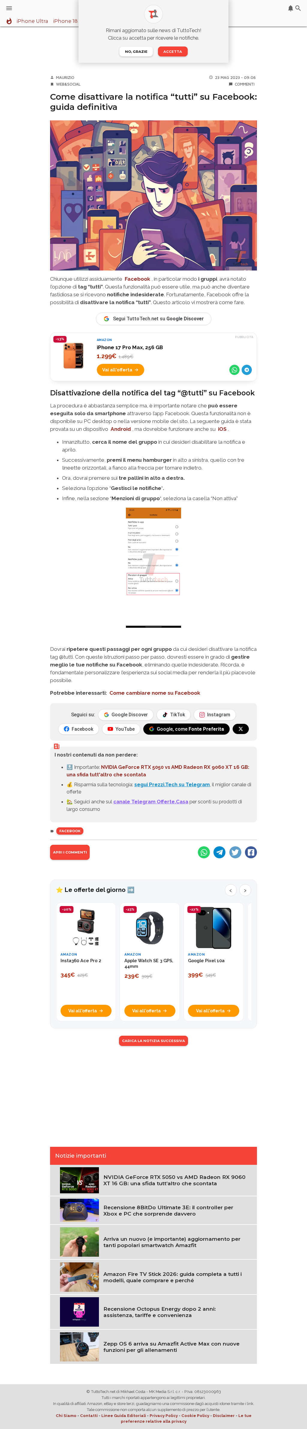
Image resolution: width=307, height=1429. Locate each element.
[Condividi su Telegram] (247, 370)
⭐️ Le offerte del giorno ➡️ (95, 889)
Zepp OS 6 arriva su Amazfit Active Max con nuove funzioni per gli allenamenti (171, 1346)
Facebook (70, 831)
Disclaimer (224, 1415)
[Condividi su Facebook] (251, 852)
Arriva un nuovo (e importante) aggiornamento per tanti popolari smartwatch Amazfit (171, 1242)
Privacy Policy (164, 1415)
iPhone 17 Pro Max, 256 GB (130, 347)
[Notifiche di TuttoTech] (290, 8)
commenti (245, 84)
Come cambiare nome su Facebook (154, 693)
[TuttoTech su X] (241, 729)
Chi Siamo (66, 1415)
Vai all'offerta (117, 369)
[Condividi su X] (235, 852)
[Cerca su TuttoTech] (298, 8)
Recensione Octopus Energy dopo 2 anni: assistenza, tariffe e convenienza (159, 1312)
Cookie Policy (195, 1415)
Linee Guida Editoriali (123, 1415)
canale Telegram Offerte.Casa (150, 802)
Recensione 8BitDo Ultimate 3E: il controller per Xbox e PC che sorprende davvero (168, 1210)
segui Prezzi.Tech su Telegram (172, 784)
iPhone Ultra (32, 21)
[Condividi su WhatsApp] (234, 370)
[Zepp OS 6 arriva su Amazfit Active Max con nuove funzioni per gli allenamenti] (79, 1346)
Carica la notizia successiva (153, 1041)
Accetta (172, 52)
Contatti (89, 1415)
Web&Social (68, 84)
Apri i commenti (70, 852)
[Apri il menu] (9, 8)
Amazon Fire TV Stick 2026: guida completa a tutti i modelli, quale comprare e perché (172, 1277)
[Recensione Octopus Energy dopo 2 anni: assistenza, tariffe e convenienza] (79, 1312)
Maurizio (65, 77)
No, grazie (136, 52)
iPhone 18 (65, 21)
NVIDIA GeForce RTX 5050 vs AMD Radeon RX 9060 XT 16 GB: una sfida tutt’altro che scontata (174, 1180)
